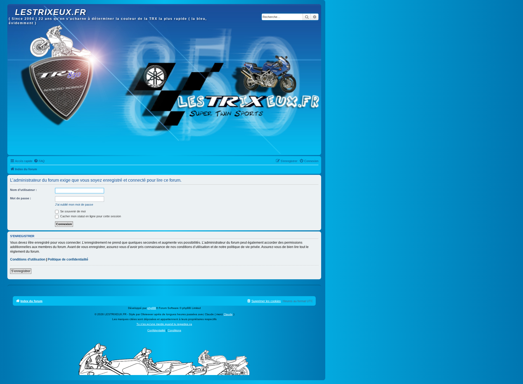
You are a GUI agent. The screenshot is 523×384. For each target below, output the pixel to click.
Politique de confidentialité (68, 259)
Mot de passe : (20, 198)
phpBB (151, 307)
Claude (228, 314)
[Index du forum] (12, 6)
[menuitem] (39, 161)
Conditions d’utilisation (27, 259)
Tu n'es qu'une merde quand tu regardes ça (164, 324)
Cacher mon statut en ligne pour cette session (90, 216)
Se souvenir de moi (72, 211)
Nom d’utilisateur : (23, 189)
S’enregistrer (20, 271)
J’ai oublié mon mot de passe (74, 204)
